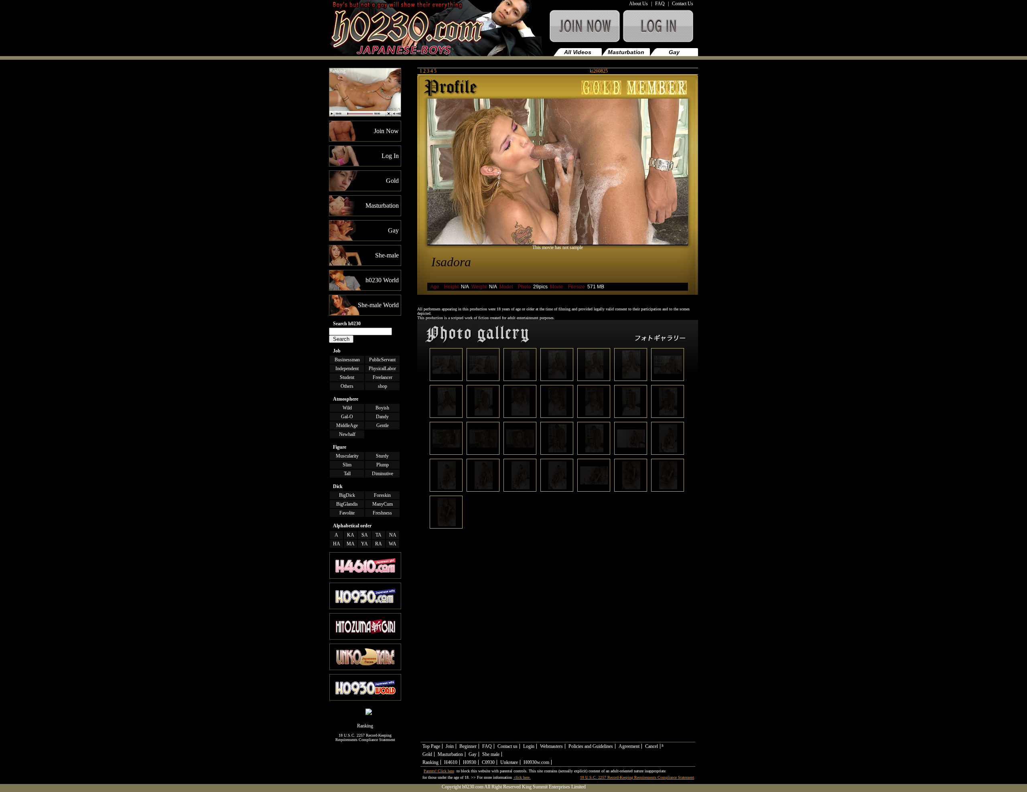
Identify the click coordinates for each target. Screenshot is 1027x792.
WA (392, 544)
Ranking (337, 71)
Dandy (382, 416)
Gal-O (347, 416)
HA (336, 544)
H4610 (450, 762)
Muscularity (347, 456)
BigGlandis (347, 504)
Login (528, 746)
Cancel (651, 746)
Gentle (382, 425)
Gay (674, 52)
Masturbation (626, 52)
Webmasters (551, 746)
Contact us (507, 746)
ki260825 (599, 71)
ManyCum (382, 504)
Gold (427, 754)
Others (347, 386)
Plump (382, 465)
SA (364, 535)
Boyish (382, 408)
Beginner (468, 746)
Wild (347, 408)
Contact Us (682, 3)
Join (450, 746)
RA (378, 544)
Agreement (629, 746)
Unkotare (509, 762)
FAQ (660, 3)
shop (382, 386)
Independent (347, 368)
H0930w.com (536, 762)
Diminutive (382, 473)
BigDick (347, 495)
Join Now (584, 30)
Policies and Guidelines (590, 746)
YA (364, 544)
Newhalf (347, 434)
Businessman (347, 360)
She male (490, 754)
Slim (347, 465)
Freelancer (382, 377)
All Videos (577, 52)
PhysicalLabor (382, 368)
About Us (638, 3)
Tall (347, 473)
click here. (522, 777)
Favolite (347, 513)
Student (347, 377)
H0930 (469, 762)
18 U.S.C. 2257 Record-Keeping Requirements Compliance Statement (365, 737)
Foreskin (382, 495)
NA (392, 535)
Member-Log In (659, 30)
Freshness (382, 513)
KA (350, 535)
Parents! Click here (439, 771)
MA (351, 544)
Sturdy (382, 456)
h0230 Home (438, 30)
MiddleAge (347, 425)
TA (378, 535)
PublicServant (382, 360)
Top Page (431, 746)
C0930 (488, 762)
